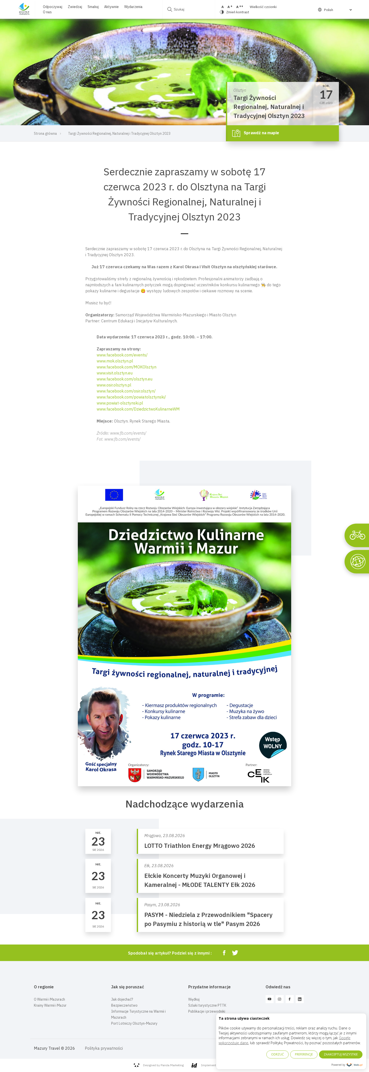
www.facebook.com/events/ (122, 354)
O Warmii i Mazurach (49, 999)
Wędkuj (194, 999)
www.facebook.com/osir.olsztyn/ (126, 390)
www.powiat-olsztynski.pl (120, 403)
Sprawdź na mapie (261, 132)
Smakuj (93, 7)
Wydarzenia (133, 7)
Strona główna (45, 133)
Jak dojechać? (122, 999)
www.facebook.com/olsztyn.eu (124, 378)
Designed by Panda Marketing (163, 1065)
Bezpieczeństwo (124, 1005)
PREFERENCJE (304, 1054)
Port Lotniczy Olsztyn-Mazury (134, 1023)
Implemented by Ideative (218, 1065)
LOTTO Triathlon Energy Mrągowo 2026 (199, 846)
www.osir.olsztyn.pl (114, 384)
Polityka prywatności (104, 1048)
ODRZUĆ (277, 1054)
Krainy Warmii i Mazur (50, 1005)
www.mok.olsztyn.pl (115, 360)
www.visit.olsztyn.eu (115, 372)
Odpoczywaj (52, 7)
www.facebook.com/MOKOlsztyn (126, 366)
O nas (47, 12)
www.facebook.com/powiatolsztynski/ (131, 396)
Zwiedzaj (75, 7)
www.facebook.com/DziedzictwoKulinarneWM (138, 409)
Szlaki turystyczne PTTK (207, 1005)
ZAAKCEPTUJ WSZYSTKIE (341, 1054)
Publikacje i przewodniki (206, 1011)
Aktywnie (111, 7)
